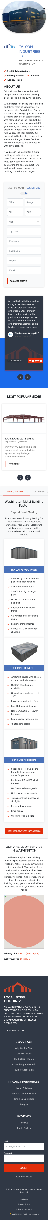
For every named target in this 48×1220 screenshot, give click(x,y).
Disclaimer (24, 1199)
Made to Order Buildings (24, 1093)
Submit (24, 1167)
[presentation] (20, 377)
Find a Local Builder (24, 1099)
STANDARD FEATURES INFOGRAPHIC (24, 831)
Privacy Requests (24, 1209)
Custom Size (33, 188)
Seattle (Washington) (28, 953)
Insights (24, 1104)
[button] (20, 38)
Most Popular (16, 188)
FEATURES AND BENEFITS (16, 492)
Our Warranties (24, 1053)
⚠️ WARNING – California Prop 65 (24, 1214)
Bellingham (24, 959)
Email (6, 1141)
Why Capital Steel (24, 1048)
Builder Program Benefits (24, 1064)
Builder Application (24, 1069)
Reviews (24, 1122)
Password (8, 1153)
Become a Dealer (24, 1176)
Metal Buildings (24, 1088)
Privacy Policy (24, 1204)
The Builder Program (24, 1059)
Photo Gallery (24, 1128)
